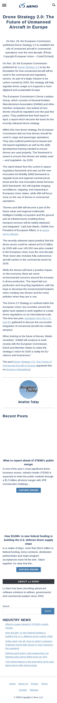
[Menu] (4, 5)
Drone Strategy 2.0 (28, 67)
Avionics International (18, 369)
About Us (23, 683)
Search (6, 606)
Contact (23, 690)
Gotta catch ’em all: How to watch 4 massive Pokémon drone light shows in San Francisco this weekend (29, 645)
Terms (44, 683)
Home (12, 683)
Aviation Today (28, 402)
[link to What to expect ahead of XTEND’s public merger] (28, 439)
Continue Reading (28, 490)
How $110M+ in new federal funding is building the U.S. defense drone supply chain (28, 540)
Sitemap (34, 690)
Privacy (35, 683)
